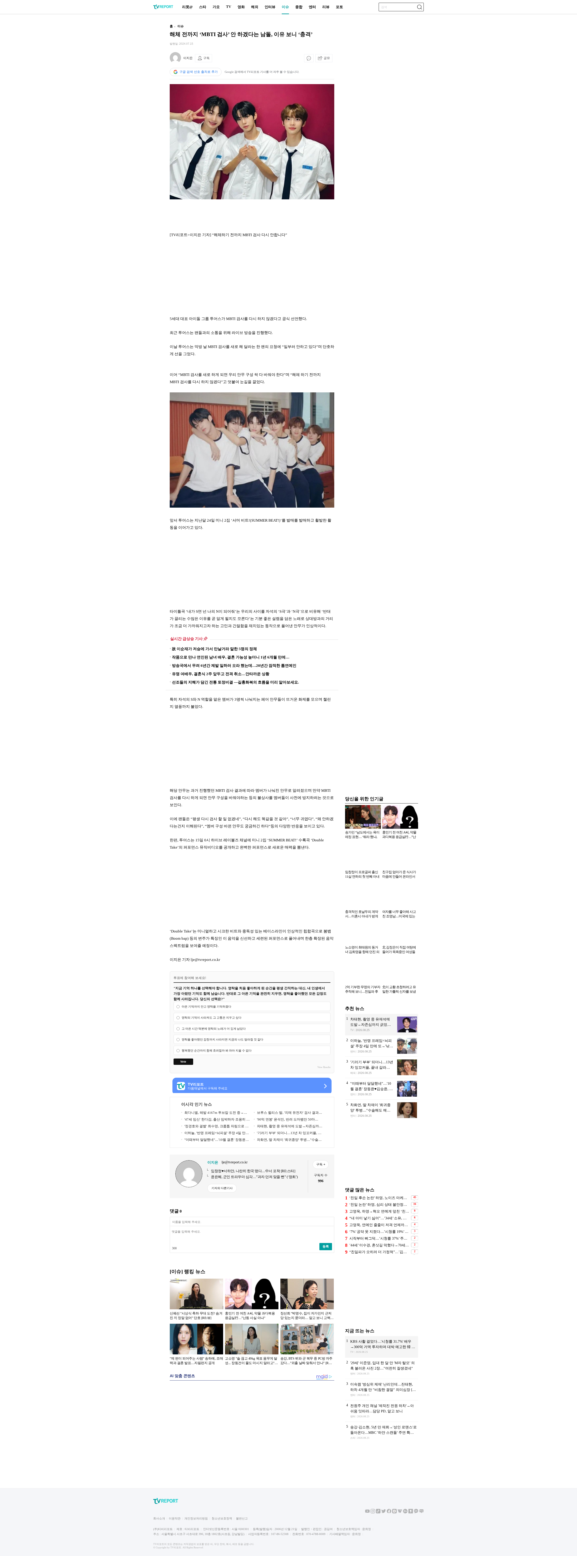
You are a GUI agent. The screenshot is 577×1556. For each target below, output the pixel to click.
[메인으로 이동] (163, 8)
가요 (216, 7)
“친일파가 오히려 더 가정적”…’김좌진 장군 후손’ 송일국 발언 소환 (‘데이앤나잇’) (379, 1252)
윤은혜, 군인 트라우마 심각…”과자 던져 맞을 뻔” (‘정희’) (254, 1177)
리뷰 (326, 7)
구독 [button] (206, 58)
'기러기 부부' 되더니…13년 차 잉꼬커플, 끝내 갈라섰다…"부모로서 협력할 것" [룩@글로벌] (288, 1133)
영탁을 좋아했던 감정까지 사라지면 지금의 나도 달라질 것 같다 (222, 1039)
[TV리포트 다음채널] (394, 1512)
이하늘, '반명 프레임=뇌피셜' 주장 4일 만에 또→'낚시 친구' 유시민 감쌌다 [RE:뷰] (215, 1133)
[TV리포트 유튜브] (367, 1512)
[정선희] (307, 1300)
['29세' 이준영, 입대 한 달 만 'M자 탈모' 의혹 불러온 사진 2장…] (381, 1368)
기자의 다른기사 (222, 1188)
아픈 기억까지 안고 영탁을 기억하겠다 (206, 1006)
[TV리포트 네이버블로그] (421, 1512)
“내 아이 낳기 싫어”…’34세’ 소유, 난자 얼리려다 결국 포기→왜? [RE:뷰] (379, 1218)
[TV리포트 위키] (400, 1512)
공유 (327, 58)
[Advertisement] (141, 88)
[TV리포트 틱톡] (378, 1512)
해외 (254, 7)
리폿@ (187, 7)
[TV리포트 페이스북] (389, 1512)
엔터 (312, 7)
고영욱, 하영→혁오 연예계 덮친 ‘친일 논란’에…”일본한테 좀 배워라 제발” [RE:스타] (379, 1211)
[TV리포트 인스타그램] (373, 1512)
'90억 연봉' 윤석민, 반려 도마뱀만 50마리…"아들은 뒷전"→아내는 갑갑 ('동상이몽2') (288, 1120)
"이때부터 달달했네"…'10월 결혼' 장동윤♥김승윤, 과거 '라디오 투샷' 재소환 (214, 1140)
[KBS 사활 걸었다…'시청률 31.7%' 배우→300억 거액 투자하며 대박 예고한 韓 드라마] (381, 1346)
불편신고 (242, 1518)
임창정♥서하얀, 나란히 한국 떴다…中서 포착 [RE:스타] (253, 1171)
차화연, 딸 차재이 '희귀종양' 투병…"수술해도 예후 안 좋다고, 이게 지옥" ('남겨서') (288, 1140)
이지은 (188, 58)
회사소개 (159, 1518)
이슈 (285, 7)
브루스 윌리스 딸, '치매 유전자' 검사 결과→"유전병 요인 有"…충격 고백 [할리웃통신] (287, 1113)
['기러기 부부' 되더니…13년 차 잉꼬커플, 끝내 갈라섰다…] (381, 1067)
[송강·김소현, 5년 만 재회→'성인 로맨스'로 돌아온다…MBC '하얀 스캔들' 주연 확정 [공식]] (381, 1432)
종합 (298, 7)
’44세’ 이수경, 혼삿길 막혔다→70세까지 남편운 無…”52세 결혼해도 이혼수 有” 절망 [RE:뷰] (379, 1245)
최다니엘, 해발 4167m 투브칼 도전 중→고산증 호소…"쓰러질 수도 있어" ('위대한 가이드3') (214, 1113)
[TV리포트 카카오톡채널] (416, 1512)
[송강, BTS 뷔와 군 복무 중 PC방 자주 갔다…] (307, 1345)
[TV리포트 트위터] (383, 1512)
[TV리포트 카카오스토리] (410, 1512)
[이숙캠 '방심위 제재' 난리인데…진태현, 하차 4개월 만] (381, 1389)
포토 (339, 7)
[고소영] (251, 1345)
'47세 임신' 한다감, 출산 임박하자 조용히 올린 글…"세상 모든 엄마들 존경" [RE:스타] (215, 1120)
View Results (323, 1067)
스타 (202, 7)
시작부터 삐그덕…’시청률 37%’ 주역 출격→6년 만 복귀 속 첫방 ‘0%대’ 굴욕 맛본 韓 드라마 (379, 1238)
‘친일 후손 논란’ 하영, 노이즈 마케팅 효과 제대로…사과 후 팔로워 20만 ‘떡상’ (379, 1198)
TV (228, 7)
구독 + (320, 1164)
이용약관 (175, 1518)
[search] (419, 7)
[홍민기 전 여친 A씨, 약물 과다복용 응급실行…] (251, 1300)
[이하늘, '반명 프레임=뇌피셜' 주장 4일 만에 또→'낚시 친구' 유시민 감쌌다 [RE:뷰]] (381, 1046)
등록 (326, 1246)
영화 (241, 7)
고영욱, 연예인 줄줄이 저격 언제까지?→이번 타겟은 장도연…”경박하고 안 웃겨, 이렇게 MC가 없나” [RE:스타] (379, 1225)
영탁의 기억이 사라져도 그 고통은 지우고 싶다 (211, 1017)
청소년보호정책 (222, 1518)
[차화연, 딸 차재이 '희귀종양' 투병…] (381, 1110)
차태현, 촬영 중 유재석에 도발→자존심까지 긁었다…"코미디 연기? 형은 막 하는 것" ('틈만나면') (288, 1127)
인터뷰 (270, 7)
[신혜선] (196, 1300)
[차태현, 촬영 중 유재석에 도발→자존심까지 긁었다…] (381, 1024)
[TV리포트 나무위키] (405, 1512)
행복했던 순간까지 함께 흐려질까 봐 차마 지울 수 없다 (217, 1050)
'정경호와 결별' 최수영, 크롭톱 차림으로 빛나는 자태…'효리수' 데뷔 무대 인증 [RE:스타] (215, 1127)
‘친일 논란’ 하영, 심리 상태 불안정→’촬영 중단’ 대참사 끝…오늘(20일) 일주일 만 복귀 (379, 1204)
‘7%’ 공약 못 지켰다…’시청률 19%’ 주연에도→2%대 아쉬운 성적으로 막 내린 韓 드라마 (379, 1232)
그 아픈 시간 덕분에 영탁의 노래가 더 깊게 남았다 (214, 1028)
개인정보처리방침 (196, 1518)
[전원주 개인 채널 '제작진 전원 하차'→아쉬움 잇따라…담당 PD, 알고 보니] (381, 1411)
